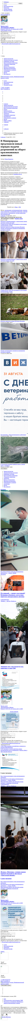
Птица (5, 109)
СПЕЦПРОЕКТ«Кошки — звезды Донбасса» (8, 600)
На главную (4, 468)
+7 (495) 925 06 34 (5, 979)
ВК (20, 207)
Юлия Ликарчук (9, 159)
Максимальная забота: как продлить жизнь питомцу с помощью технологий (12, 782)
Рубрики (6, 2)
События (6, 122)
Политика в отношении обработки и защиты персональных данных (13, 1002)
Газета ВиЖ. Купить (6, 30)
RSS (5, 999)
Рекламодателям (8, 10)
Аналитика (7, 71)
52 (4, 739)
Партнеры (6, 7)
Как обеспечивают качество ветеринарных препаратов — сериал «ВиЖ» (12, 572)
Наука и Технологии (9, 67)
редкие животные (20, 213)
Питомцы (3, 574)
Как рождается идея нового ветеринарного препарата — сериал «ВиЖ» (12, 779)
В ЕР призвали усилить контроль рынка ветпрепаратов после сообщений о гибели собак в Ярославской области (14, 750)
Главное (6, 104)
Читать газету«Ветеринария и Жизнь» (7, 27)
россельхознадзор (5, 214)
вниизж (25, 210)
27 (1, 39)
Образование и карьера (10, 69)
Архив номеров (8, 9)
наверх (3, 951)
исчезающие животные (16, 211)
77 (4, 937)
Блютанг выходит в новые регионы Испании (13, 227)
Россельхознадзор (8, 6)
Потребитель (7, 116)
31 (1, 739)
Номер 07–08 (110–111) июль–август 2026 (12, 29)
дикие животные (5, 211)
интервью (3, 489)
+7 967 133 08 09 (5, 87)
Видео (5, 72)
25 (1, 937)
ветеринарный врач (17, 210)
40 (4, 39)
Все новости (7, 74)
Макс (16, 207)
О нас (5, 5)
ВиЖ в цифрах (8, 120)
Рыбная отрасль (8, 110)
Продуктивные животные (11, 62)
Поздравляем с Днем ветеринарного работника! (13, 434)
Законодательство (8, 58)
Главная (6, 124)
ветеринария (8, 210)
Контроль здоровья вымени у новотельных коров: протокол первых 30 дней (14, 222)
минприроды (11, 213)
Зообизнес (6, 65)
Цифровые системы (9, 61)
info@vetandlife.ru (5, 14)
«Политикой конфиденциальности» (10, 43)
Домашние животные (9, 64)
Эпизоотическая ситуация (11, 60)
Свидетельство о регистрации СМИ (13, 1000)
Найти (20, 3)
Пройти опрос (19, 218)
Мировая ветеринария (9, 68)
